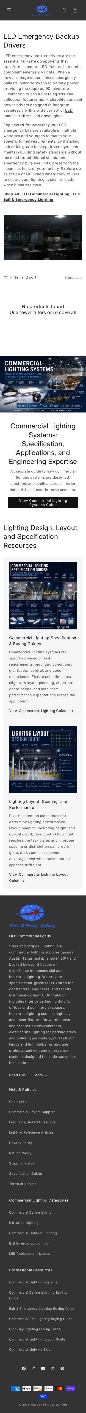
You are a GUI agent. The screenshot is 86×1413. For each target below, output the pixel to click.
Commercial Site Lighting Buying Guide (40, 1319)
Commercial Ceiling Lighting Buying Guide (38, 1295)
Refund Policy (20, 1153)
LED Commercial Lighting (45, 194)
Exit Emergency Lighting (29, 1243)
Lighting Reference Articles (31, 1132)
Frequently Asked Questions (32, 1122)
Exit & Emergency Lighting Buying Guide (42, 1308)
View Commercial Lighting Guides (39, 711)
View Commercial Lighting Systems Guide (43, 502)
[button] (9, 10)
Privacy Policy (20, 1143)
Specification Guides (26, 1173)
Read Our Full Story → (28, 1075)
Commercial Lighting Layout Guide (37, 1339)
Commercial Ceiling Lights (30, 1212)
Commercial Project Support (32, 1112)
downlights (51, 115)
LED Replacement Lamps (29, 1253)
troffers (24, 115)
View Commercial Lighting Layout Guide (38, 877)
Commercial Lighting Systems (33, 1282)
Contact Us (18, 1102)
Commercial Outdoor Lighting (33, 1233)
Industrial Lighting (24, 1222)
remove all (64, 312)
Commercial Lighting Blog (30, 1349)
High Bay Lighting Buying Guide (35, 1329)
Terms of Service (23, 1184)
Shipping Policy (21, 1163)
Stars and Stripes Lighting (49, 1404)
